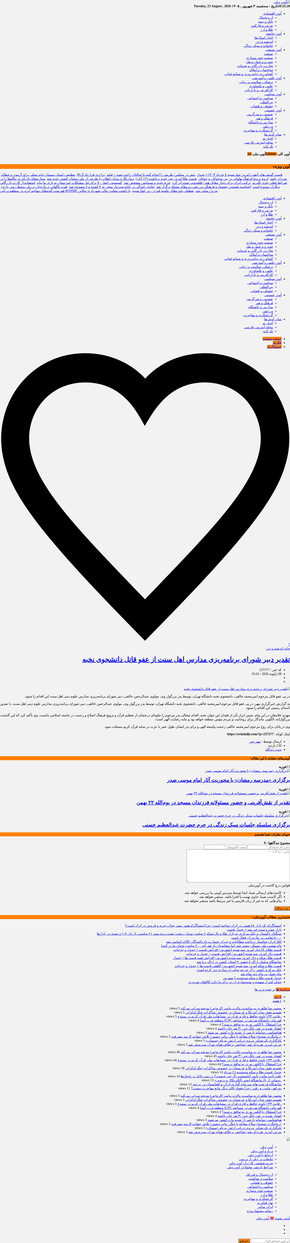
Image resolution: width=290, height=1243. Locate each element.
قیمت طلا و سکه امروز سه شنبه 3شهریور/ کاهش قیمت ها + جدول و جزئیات (228, 966)
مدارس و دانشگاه (260, 122)
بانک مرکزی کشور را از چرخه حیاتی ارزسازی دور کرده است (239, 970)
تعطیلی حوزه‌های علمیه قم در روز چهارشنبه (163, 191)
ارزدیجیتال (266, 17)
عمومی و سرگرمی (259, 114)
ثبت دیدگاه (282, 908)
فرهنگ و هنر (264, 118)
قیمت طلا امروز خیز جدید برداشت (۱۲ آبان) (166, 179)
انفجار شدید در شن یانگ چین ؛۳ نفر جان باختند (250, 1028)
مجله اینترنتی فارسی (258, 142)
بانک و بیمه (265, 21)
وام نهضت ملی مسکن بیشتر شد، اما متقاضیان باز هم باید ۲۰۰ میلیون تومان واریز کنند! (221, 946)
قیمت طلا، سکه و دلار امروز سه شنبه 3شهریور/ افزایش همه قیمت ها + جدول (227, 958)
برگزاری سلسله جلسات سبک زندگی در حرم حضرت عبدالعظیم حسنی (216, 824)
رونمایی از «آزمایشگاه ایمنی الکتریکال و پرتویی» (248, 1080)
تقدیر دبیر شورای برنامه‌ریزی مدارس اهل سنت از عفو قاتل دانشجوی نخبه (186, 659)
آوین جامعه (274, 33)
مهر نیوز (255, 741)
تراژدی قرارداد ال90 (91, 174)
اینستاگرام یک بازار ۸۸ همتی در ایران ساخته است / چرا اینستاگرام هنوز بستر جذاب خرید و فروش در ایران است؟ (203, 925)
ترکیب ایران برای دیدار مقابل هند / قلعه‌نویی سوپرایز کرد (211, 183)
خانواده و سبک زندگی (258, 46)
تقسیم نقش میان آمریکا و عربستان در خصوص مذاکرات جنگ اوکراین (233, 1012)
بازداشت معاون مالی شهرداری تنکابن (104, 191)
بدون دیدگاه (273, 749)
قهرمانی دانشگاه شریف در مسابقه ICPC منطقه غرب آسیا (241, 1020)
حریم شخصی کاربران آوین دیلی (251, 1163)
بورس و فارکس (262, 25)
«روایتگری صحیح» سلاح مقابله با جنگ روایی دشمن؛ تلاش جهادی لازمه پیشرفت (226, 1036)
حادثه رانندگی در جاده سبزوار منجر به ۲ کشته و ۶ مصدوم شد (112, 187)
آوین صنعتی (273, 50)
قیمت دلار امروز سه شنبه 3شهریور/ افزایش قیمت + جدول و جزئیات (234, 954)
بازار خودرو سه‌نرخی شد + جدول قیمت (254, 929)
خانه (287, 648)
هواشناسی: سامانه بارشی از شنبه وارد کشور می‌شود (245, 1032)
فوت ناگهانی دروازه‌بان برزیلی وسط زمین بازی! (34, 187)
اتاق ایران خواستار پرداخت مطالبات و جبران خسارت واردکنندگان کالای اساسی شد (224, 941)
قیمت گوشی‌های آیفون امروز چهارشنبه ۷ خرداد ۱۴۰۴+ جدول (239, 174)
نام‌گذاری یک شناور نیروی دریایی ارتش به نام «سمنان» (244, 1040)
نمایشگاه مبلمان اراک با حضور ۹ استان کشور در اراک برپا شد (239, 962)
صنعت (268, 54)
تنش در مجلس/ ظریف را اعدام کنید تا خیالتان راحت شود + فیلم (151, 174)
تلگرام (277, 342)
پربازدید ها (283, 989)
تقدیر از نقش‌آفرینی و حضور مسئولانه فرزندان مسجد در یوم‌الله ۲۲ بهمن (213, 802)
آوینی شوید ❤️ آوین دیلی (273, 1218)
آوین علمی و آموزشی (267, 78)
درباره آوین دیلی (262, 1151)
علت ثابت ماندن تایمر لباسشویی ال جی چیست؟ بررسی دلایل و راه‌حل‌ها (231, 1076)
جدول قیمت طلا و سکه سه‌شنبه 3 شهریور (252, 978)
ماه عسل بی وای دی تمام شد (261, 974)
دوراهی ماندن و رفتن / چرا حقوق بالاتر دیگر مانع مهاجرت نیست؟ (236, 1088)
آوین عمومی (273, 110)
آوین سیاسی (273, 94)
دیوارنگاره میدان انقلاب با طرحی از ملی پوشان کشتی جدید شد (90, 179)
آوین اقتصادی (272, 13)
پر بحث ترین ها (265, 989)
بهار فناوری (265, 1203)
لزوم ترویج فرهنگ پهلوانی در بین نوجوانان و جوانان (233, 179)
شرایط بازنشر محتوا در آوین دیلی (250, 1167)
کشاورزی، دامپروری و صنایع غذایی (248, 74)
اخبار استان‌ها (263, 37)
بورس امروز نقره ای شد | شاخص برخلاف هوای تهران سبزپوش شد (235, 1044)
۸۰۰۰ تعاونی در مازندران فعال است (256, 937)
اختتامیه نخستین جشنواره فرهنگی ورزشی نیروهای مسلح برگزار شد (203, 187)
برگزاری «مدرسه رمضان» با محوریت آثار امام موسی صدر (228, 780)
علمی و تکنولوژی (261, 86)
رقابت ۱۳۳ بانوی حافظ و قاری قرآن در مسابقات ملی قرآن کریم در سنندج (229, 1016)
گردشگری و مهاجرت (258, 130)
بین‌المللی (266, 102)
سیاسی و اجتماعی (260, 98)
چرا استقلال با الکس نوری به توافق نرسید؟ (252, 1024)
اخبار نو (268, 138)
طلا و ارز (266, 29)
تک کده (268, 146)
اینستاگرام (274, 347)
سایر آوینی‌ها (273, 134)
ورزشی (267, 126)
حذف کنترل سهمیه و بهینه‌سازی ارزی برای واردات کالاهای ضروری (235, 982)
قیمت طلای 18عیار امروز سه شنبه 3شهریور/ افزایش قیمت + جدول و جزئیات (227, 950)
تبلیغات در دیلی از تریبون (256, 1159)
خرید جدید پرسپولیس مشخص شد (147, 183)
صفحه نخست (272, 338)
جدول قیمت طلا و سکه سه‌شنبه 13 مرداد (253, 1072)
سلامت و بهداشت (260, 1178)
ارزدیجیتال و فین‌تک (259, 1174)
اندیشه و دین (264, 41)
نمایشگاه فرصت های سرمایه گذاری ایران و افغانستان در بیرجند (237, 1084)
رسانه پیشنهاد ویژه (260, 1211)
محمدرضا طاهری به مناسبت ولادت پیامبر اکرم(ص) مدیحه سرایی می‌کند (231, 1008)
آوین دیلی (266, 1147)
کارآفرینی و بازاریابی (258, 90)
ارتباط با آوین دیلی (260, 1155)
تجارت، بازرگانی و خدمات (255, 66)
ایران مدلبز (265, 1207)
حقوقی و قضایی (261, 106)
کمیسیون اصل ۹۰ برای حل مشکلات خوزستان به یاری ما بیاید (79, 183)
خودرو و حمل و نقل (259, 62)
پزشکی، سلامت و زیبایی (256, 82)
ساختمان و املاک (261, 70)
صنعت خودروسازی (259, 58)
